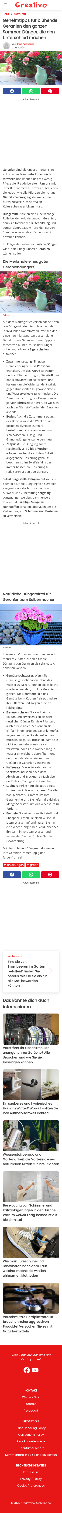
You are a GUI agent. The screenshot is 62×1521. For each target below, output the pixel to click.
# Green (32, 865)
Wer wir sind (31, 1397)
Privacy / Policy (31, 1479)
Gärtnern (20, 14)
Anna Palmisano (25, 44)
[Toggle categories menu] (5, 5)
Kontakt (31, 1404)
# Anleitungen (14, 865)
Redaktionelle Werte (31, 1441)
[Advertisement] (31, 132)
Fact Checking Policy (31, 1428)
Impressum (31, 1472)
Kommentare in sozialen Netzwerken (31, 1455)
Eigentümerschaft (31, 1448)
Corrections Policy (31, 1435)
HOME (6, 14)
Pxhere (6, 315)
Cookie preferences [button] (31, 1486)
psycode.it (31, 1411)
